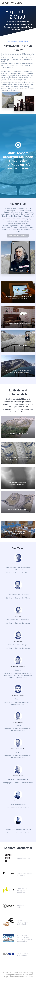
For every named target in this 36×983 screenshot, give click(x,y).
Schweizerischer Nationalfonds (23, 954)
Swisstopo (20, 402)
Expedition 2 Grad (12, 3)
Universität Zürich (21, 906)
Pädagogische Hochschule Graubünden (22, 890)
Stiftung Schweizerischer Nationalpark (23, 922)
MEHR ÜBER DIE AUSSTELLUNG (17, 235)
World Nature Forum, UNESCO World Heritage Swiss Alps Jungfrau (24, 938)
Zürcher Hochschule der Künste (24, 874)
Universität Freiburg (24, 858)
